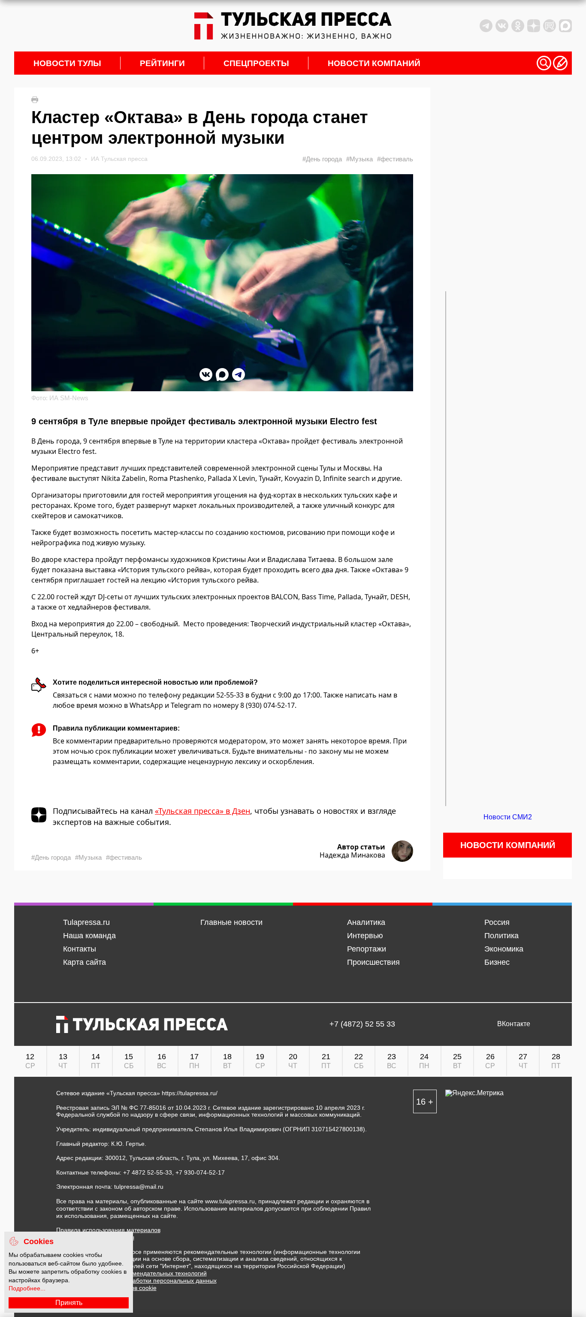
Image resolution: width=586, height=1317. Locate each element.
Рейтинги (162, 63)
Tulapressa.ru (86, 922)
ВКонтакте (513, 1024)
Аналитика (366, 922)
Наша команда (89, 935)
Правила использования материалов (108, 1229)
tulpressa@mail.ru (138, 1186)
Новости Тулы (67, 63)
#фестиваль (395, 159)
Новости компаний (374, 63)
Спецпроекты (256, 63)
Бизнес (497, 962)
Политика (501, 935)
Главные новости (231, 922)
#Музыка (359, 159)
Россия (497, 922)
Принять (68, 1302)
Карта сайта (84, 962)
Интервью (365, 935)
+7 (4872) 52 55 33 (362, 1024)
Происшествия (373, 962)
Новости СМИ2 (507, 817)
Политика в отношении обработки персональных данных (136, 1280)
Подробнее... (27, 1288)
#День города (322, 159)
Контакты (79, 949)
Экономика (503, 949)
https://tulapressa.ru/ (189, 1093)
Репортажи (366, 949)
